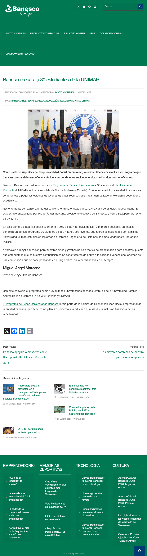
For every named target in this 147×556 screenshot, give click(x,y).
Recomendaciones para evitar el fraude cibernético (92, 512)
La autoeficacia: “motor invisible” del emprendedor (19, 496)
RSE (92, 34)
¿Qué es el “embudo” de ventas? (15, 481)
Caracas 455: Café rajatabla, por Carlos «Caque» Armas (129, 537)
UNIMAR (86, 101)
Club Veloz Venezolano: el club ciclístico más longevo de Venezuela (55, 488)
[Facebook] (84, 6)
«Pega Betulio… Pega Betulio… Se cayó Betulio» (55, 531)
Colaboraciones (110, 34)
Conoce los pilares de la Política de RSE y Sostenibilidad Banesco (82, 410)
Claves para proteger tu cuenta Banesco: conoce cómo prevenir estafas (93, 530)
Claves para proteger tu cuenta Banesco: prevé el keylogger (93, 481)
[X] (78, 6)
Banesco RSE (18, 101)
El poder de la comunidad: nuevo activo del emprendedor (19, 514)
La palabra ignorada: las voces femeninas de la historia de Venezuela (129, 520)
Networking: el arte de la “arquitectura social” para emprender (19, 533)
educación (52, 101)
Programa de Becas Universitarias (74, 185)
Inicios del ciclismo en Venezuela (55, 518)
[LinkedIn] (95, 6)
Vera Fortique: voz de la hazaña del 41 (55, 505)
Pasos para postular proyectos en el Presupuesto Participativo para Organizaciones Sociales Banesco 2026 (24, 392)
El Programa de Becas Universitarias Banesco (31, 304)
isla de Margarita (70, 101)
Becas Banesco (36, 101)
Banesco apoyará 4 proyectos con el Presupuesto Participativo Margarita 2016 (25, 357)
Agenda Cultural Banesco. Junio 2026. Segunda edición (127, 483)
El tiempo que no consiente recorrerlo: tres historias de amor (82, 389)
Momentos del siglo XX (20, 54)
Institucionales (15, 34)
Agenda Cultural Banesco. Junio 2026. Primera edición (127, 501)
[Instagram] (89, 6)
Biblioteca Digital (75, 34)
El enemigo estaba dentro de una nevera (92, 496)
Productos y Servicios (44, 34)
